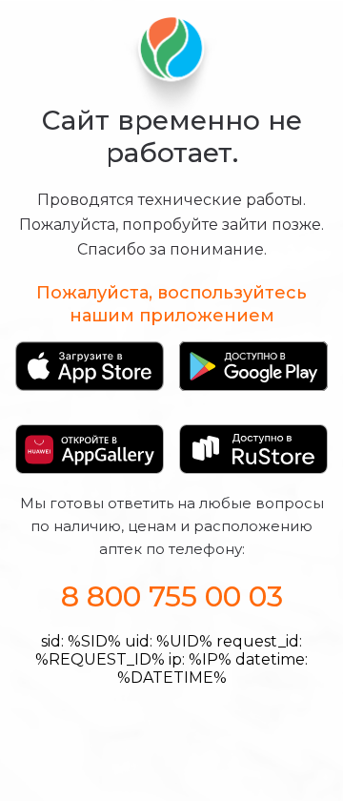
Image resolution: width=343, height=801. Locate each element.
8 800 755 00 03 (172, 596)
